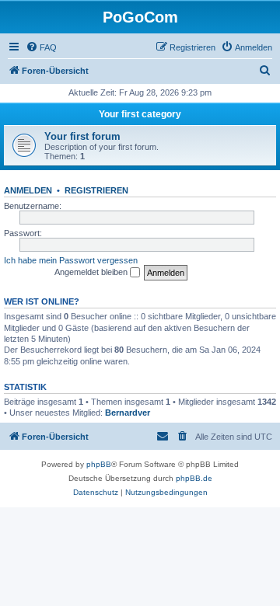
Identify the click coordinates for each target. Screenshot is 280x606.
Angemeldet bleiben (92, 272)
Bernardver (127, 412)
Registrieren (96, 190)
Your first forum (82, 136)
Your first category (140, 114)
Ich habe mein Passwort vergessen (71, 260)
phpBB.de (194, 478)
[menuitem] (41, 47)
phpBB (98, 464)
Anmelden (28, 190)
